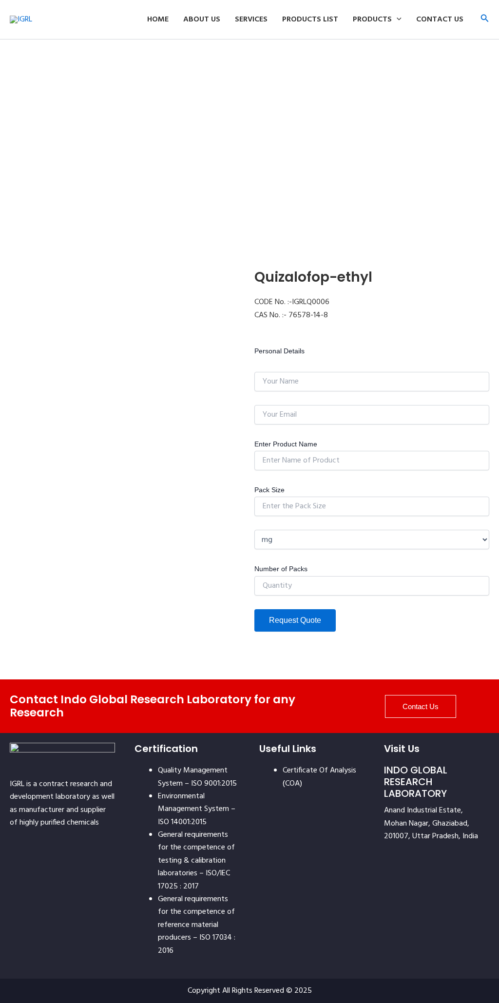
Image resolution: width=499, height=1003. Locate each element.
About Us (201, 19)
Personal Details (279, 351)
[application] (397, 19)
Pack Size (269, 490)
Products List (310, 19)
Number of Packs (280, 569)
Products (372, 19)
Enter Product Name (285, 444)
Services (251, 19)
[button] (484, 19)
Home (158, 19)
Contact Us (439, 19)
